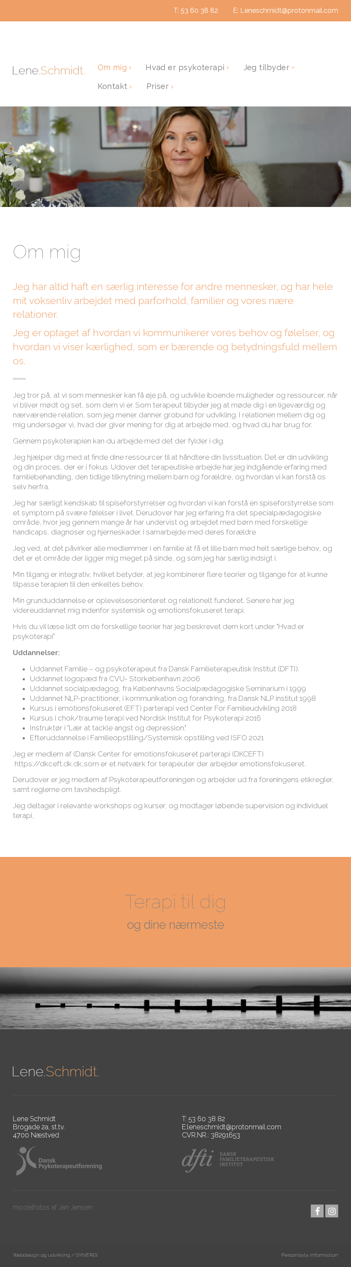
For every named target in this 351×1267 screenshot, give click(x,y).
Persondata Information (309, 1255)
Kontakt (114, 86)
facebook (317, 1211)
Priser (158, 86)
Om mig (113, 67)
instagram (331, 1211)
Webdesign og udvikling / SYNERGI (55, 1255)
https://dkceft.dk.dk (48, 763)
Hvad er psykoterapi (186, 67)
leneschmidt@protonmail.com (234, 1127)
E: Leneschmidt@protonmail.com (285, 10)
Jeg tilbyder (268, 67)
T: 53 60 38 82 (195, 10)
